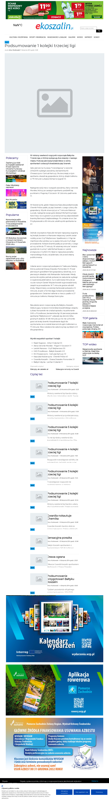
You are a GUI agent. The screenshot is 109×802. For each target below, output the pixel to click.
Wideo (80, 21)
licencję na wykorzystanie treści (50, 774)
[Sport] (39, 370)
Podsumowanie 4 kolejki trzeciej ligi (62, 435)
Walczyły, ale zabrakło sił (39, 353)
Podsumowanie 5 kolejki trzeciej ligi (62, 413)
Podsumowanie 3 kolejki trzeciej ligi (62, 457)
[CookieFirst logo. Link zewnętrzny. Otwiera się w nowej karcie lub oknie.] (2, 786)
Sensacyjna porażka (59, 521)
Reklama (95, 765)
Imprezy (88, 21)
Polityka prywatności (99, 771)
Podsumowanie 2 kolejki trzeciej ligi (62, 479)
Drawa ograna (56, 540)
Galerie (71, 21)
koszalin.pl (96, 774)
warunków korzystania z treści (42, 770)
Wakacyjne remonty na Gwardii (67, 353)
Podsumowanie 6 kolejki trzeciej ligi (62, 391)
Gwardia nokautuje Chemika (59, 501)
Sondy (97, 21)
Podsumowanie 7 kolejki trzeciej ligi (62, 368)
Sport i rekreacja (37, 21)
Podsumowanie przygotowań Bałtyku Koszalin (60, 563)
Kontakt (95, 768)
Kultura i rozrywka (18, 21)
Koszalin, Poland (18, 9)
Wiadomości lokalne (57, 21)
